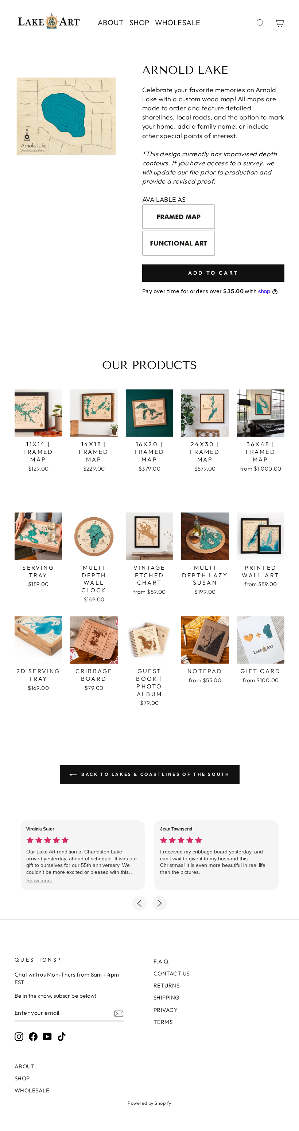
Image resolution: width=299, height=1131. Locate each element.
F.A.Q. (162, 961)
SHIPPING (167, 997)
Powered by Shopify (149, 1103)
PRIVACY (166, 1009)
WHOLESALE (178, 22)
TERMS (163, 1021)
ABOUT (111, 22)
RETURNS (166, 985)
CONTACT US (172, 973)
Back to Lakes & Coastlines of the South (154, 774)
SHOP (139, 22)
